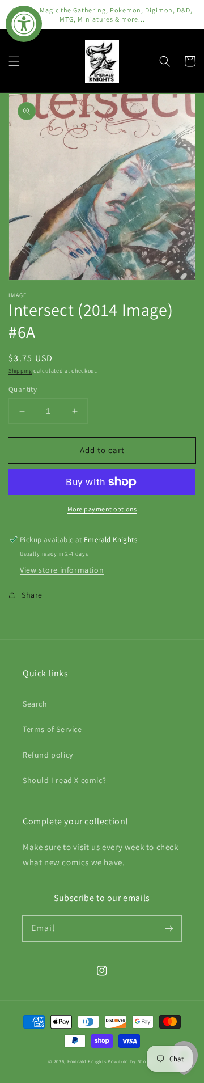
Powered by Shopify (132, 1061)
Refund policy (48, 755)
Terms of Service (52, 729)
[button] (14, 61)
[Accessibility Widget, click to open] (24, 24)
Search (35, 704)
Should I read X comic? (64, 780)
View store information (62, 570)
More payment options (102, 509)
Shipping (20, 370)
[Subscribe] (168, 928)
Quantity (22, 389)
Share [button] (32, 595)
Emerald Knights (87, 1061)
